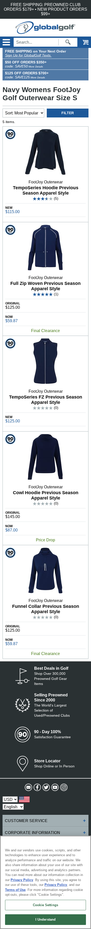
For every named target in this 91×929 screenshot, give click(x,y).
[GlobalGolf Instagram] (63, 787)
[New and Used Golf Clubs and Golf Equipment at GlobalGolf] (45, 31)
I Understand (45, 919)
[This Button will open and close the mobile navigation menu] (5, 42)
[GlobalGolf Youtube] (54, 787)
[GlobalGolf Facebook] (36, 787)
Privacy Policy (22, 880)
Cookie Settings (45, 905)
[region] (45, 882)
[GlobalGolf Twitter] (45, 787)
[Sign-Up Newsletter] (28, 787)
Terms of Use (15, 890)
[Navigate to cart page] (82, 42)
